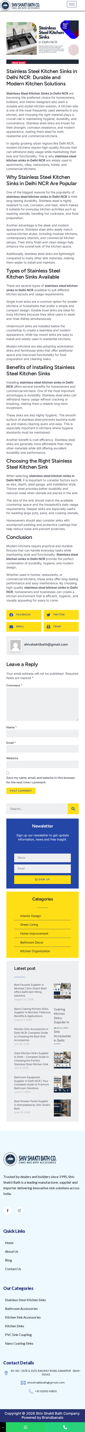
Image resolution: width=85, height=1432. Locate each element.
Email (11, 743)
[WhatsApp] (25, 1427)
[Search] (73, 808)
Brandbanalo (52, 1417)
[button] (23, 615)
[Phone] (65, 1427)
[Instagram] (19, 1210)
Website (12, 758)
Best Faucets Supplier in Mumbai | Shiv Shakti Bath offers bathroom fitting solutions (30, 990)
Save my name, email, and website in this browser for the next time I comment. (40, 780)
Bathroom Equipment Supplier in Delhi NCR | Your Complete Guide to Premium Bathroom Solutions (31, 1083)
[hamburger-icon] (72, 4)
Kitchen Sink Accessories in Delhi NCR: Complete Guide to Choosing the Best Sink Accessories (31, 1034)
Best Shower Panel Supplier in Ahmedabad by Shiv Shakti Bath (32, 1105)
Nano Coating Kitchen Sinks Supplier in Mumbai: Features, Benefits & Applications (32, 1012)
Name (11, 727)
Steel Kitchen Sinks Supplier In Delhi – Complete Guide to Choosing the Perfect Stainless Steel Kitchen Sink (31, 1059)
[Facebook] (7, 1210)
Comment (14, 685)
